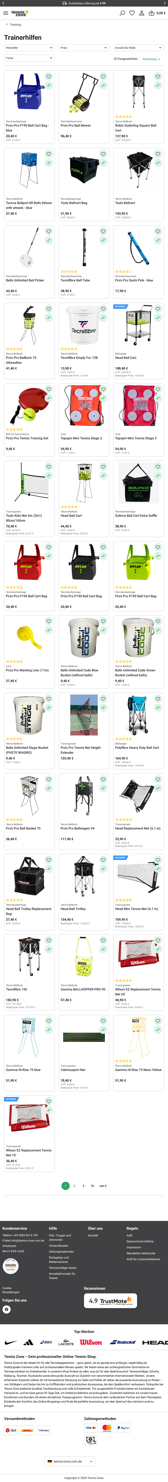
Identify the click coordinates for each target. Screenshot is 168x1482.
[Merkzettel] (132, 13)
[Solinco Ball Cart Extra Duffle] (139, 482)
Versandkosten (58, 1245)
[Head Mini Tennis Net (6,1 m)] (139, 876)
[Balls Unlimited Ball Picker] (29, 247)
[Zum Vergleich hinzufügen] (49, 85)
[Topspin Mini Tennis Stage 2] (84, 405)
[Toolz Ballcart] (139, 170)
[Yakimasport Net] (84, 1037)
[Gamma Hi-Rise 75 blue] (29, 1037)
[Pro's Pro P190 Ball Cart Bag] (29, 563)
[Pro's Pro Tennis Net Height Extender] (84, 715)
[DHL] (27, 1430)
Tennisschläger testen (63, 1267)
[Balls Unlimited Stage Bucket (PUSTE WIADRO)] (29, 715)
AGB (129, 1235)
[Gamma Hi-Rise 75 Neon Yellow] (139, 1037)
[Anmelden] (141, 13)
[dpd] (11, 1430)
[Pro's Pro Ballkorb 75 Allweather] (29, 325)
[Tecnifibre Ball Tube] (84, 247)
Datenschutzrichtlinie (140, 1241)
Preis (64, 47)
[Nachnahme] (91, 1440)
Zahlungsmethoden (61, 1251)
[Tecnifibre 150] (29, 956)
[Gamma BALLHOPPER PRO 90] (84, 956)
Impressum (134, 1247)
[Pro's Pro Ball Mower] (84, 92)
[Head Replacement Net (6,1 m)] (139, 795)
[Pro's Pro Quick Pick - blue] (139, 247)
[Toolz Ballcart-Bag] (84, 170)
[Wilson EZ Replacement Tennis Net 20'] (139, 956)
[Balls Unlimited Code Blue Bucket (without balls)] (84, 637)
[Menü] (5, 13)
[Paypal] (123, 1428)
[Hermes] (43, 1430)
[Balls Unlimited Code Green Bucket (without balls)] (139, 637)
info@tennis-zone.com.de (27, 1240)
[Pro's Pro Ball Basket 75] (29, 795)
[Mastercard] (107, 1428)
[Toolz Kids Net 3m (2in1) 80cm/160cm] (29, 482)
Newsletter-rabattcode (141, 1253)
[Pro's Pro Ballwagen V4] (84, 795)
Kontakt (93, 1235)
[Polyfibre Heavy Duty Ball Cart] (139, 715)
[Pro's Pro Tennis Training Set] (29, 405)
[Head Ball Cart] (139, 325)
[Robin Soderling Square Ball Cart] (139, 92)
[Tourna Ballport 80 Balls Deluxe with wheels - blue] (29, 170)
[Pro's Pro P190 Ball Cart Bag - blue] (29, 92)
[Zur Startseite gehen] (19, 13)
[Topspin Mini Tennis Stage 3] (139, 405)
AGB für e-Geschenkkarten (143, 1259)
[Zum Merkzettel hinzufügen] (49, 76)
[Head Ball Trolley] (84, 876)
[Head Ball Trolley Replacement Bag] (29, 876)
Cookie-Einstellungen (6, 1290)
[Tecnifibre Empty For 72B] (84, 325)
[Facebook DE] (6, 1309)
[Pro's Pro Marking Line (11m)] (29, 637)
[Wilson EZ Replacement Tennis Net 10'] (29, 1117)
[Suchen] (122, 13)
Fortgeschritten (127, 58)
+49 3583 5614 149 (25, 1235)
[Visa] (91, 1428)
